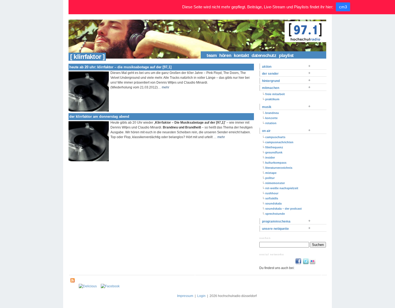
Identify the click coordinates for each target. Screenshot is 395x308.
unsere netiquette (275, 229)
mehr (165, 87)
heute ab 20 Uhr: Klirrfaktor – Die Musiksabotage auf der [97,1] (120, 67)
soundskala (273, 203)
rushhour (271, 193)
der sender (270, 74)
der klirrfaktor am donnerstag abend (99, 116)
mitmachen (270, 88)
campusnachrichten (279, 142)
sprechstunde (275, 213)
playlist (286, 55)
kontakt (241, 55)
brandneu (272, 112)
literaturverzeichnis (278, 167)
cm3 (343, 7)
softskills (271, 198)
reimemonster (275, 183)
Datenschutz (264, 55)
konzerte (271, 118)
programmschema (276, 221)
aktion (266, 67)
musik (266, 107)
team (212, 55)
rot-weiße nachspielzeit (281, 188)
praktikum (272, 99)
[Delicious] (88, 286)
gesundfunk (273, 152)
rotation (270, 123)
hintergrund (271, 81)
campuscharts (275, 137)
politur (270, 178)
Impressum (185, 296)
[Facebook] (110, 286)
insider (270, 157)
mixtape (270, 172)
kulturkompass (275, 162)
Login (201, 296)
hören (225, 55)
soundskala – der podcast (283, 208)
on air (266, 131)
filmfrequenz (274, 147)
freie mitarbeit (275, 94)
